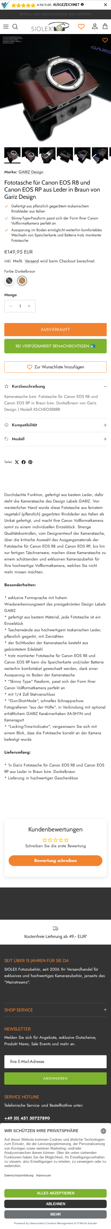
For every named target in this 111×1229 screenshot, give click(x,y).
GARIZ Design (31, 172)
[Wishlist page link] (81, 26)
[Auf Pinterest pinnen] (30, 462)
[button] (9, 280)
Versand (32, 261)
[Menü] (6, 26)
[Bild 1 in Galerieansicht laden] (55, 89)
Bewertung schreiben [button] (55, 860)
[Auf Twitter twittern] (17, 462)
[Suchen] (18, 26)
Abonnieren (55, 1078)
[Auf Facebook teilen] (24, 462)
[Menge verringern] (9, 306)
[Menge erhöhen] (30, 306)
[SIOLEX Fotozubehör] (50, 26)
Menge (10, 295)
